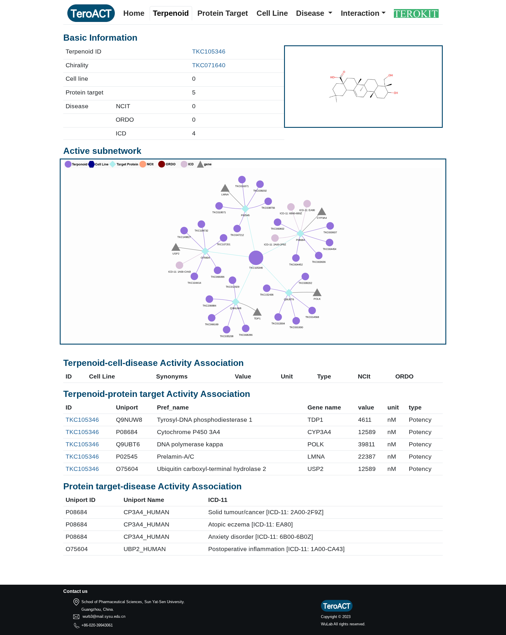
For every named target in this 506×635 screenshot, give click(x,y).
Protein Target (222, 13)
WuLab (327, 624)
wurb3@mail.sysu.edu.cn (104, 616)
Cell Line (272, 13)
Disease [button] (311, 13)
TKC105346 (208, 51)
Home (133, 13)
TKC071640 (208, 65)
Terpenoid (171, 13)
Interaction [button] (360, 13)
